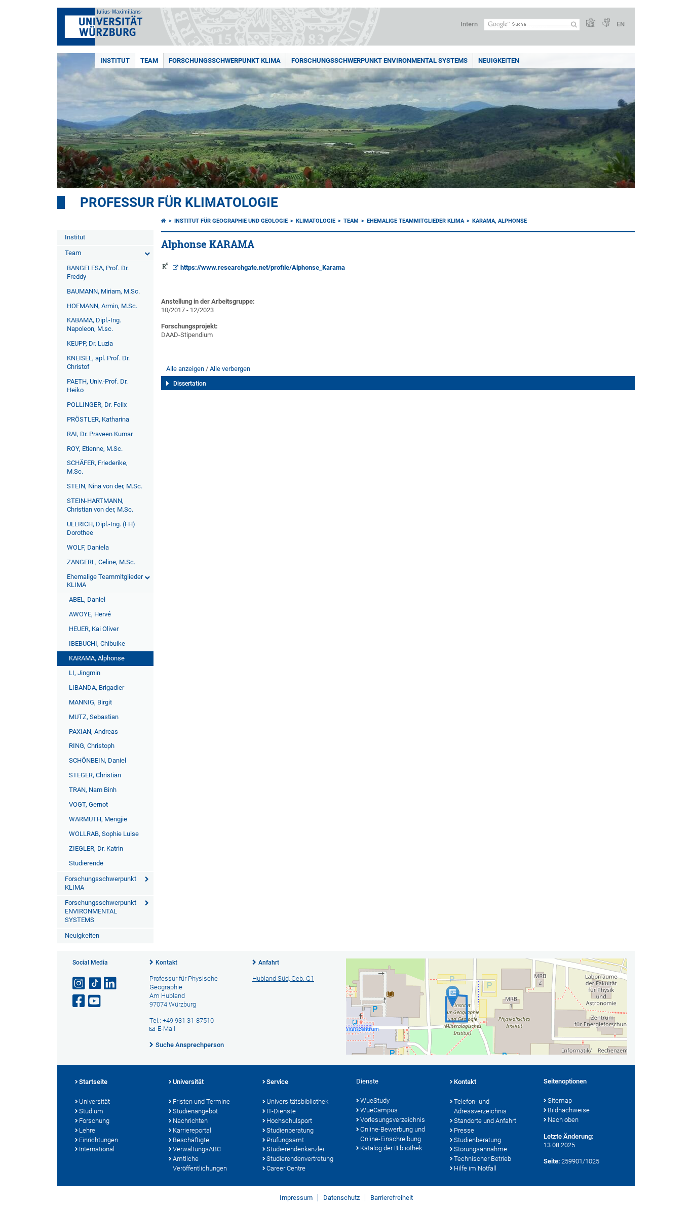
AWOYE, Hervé (90, 614)
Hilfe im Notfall (475, 1168)
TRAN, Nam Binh (93, 790)
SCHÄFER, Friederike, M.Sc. (97, 467)
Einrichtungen (98, 1140)
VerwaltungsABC (197, 1149)
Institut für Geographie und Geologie (231, 221)
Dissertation (189, 383)
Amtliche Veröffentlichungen (200, 1163)
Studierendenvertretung (299, 1158)
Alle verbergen (230, 368)
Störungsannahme (480, 1149)
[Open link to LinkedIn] (111, 983)
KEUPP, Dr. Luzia (90, 343)
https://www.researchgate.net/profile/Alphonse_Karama (262, 267)
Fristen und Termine (201, 1101)
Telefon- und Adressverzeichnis (480, 1106)
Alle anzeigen (185, 368)
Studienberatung (290, 1130)
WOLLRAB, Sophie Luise (104, 834)
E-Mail (166, 1028)
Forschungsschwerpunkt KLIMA (225, 60)
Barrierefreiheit (391, 1197)
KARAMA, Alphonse (97, 658)
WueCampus (379, 1110)
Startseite (93, 1082)
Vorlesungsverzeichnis (392, 1119)
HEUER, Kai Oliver (94, 629)
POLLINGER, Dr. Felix (97, 404)
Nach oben (563, 1119)
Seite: (552, 1161)
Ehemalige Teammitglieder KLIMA (105, 581)
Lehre (87, 1130)
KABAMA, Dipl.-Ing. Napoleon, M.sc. (94, 324)
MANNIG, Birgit (90, 702)
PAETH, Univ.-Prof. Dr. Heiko (97, 386)
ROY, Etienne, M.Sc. (95, 448)
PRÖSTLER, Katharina (98, 419)
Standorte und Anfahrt (485, 1120)
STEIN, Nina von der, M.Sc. (104, 486)
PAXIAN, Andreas (93, 731)
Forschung (94, 1120)
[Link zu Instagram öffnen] (79, 983)
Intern (469, 24)
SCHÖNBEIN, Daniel (97, 760)
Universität (94, 1101)
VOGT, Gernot (88, 804)
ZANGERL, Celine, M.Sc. (101, 562)
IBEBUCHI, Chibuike (97, 643)
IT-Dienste (281, 1111)
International (96, 1149)
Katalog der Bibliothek (391, 1148)
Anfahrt (268, 962)
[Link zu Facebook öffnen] (79, 1001)
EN (621, 24)
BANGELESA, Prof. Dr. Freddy (98, 272)
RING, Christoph (91, 745)
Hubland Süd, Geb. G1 (283, 978)
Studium (91, 1111)
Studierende (86, 863)
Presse (464, 1130)
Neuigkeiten (498, 60)
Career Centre (285, 1168)
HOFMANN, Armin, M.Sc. (102, 306)
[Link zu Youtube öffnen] (95, 1001)
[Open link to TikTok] (95, 983)
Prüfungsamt (285, 1140)
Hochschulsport (289, 1120)
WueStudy (375, 1100)
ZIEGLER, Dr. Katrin (96, 848)
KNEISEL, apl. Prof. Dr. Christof (98, 362)
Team (149, 60)
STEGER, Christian (95, 775)
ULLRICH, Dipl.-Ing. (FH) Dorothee (101, 528)
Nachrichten (190, 1120)
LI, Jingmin (84, 673)
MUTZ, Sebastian (94, 717)
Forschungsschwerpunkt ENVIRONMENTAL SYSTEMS (379, 60)
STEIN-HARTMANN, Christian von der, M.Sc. (100, 505)
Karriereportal (192, 1130)
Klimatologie (315, 221)
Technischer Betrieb (482, 1158)
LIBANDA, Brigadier (96, 687)
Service (277, 1082)
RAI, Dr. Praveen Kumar (100, 434)
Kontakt (166, 962)
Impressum (296, 1197)
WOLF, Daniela (88, 547)
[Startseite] (163, 221)
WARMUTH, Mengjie (98, 819)
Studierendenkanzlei (295, 1149)
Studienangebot (195, 1111)
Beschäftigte (191, 1140)
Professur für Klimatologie (179, 202)
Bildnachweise (569, 1110)
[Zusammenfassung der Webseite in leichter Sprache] (590, 23)
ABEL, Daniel (87, 599)
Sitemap (560, 1100)
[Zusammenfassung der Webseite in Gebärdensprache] (606, 23)
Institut (115, 60)
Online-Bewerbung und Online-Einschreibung (392, 1134)
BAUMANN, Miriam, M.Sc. (103, 291)
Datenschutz (341, 1197)
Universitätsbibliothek (297, 1101)
